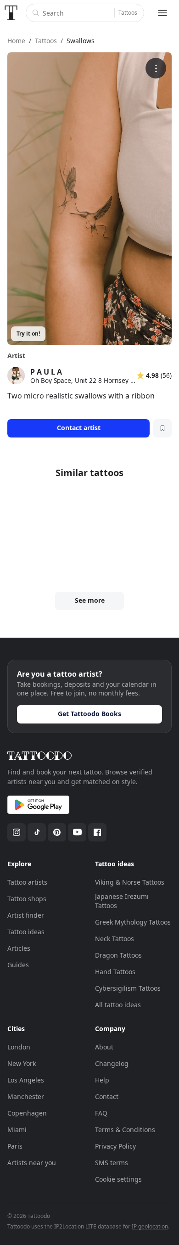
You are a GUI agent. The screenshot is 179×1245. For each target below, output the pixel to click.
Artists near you (31, 1162)
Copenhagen (27, 1113)
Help (102, 1080)
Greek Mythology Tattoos (133, 922)
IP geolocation (150, 1226)
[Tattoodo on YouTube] (77, 832)
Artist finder (25, 915)
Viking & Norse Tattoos (129, 882)
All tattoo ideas (118, 1004)
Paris (14, 1146)
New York (21, 1063)
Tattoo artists (27, 882)
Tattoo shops (26, 898)
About (104, 1047)
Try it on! (28, 333)
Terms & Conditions (125, 1129)
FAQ (101, 1113)
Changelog (112, 1063)
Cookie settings (118, 1179)
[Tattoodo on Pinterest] (57, 832)
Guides (18, 964)
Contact (106, 1096)
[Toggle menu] (162, 13)
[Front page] (11, 13)
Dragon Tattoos (118, 955)
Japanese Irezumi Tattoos (122, 901)
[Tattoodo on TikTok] (37, 832)
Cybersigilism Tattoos (128, 988)
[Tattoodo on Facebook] (97, 832)
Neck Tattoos (114, 938)
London (18, 1047)
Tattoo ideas (26, 931)
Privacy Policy (115, 1146)
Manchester (25, 1096)
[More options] (155, 68)
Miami (17, 1129)
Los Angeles (25, 1080)
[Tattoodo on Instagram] (16, 832)
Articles (18, 948)
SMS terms (111, 1162)
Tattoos (127, 13)
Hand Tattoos (115, 971)
